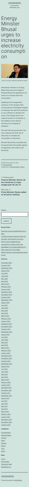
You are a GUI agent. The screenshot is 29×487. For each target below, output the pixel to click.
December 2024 (6, 292)
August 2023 (5, 334)
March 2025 (5, 284)
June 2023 (4, 340)
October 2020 (5, 425)
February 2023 (6, 350)
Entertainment (6, 432)
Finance (22, 167)
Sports (3, 446)
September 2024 (6, 300)
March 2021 (5, 411)
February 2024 (6, 318)
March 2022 (5, 380)
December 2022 (6, 356)
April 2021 (4, 409)
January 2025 (5, 289)
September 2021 (6, 396)
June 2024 (4, 308)
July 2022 (4, 369)
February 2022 (6, 382)
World (3, 451)
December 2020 (6, 419)
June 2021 (4, 404)
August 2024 (5, 302)
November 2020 (6, 422)
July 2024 (4, 305)
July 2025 (4, 273)
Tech (2, 448)
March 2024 (5, 316)
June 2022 (4, 372)
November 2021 (6, 390)
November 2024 (6, 295)
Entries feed (5, 461)
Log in (3, 459)
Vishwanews (14, 3)
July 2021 (4, 401)
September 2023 (6, 332)
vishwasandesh (7, 165)
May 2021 (4, 406)
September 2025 (6, 268)
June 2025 (4, 276)
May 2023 (4, 342)
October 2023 (5, 329)
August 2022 (5, 366)
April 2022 (4, 377)
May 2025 (4, 279)
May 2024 (4, 310)
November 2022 (6, 358)
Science (3, 443)
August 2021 (5, 398)
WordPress (18, 480)
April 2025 (4, 281)
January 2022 (5, 385)
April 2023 (4, 345)
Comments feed (6, 464)
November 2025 (6, 263)
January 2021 (5, 417)
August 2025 (5, 271)
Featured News (15, 167)
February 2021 (6, 414)
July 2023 (4, 337)
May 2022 (4, 374)
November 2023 (6, 326)
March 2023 (5, 348)
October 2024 (5, 297)
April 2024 (4, 313)
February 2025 (6, 287)
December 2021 (6, 387)
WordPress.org (6, 467)
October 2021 (5, 393)
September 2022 (6, 364)
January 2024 (5, 321)
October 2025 (5, 265)
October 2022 (5, 361)
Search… (4, 210)
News (3, 440)
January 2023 (5, 353)
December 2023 (6, 324)
